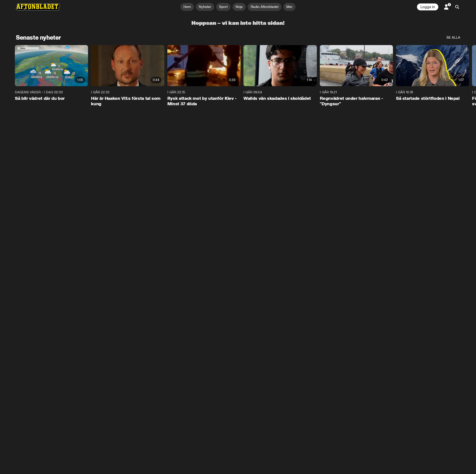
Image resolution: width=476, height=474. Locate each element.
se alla (453, 37)
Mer (289, 7)
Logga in (427, 7)
